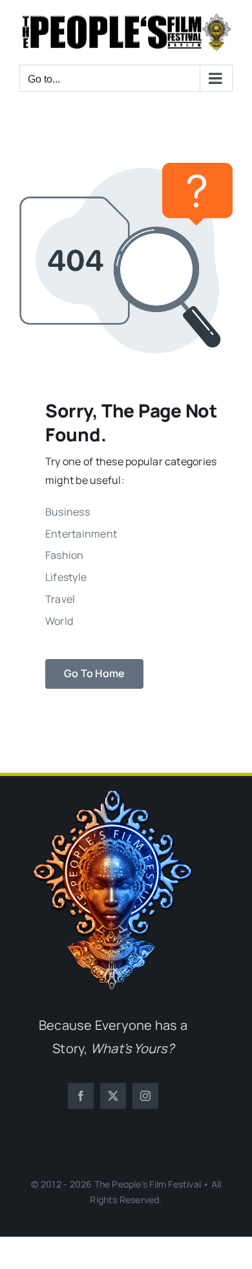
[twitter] (113, 1096)
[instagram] (145, 1096)
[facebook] (81, 1096)
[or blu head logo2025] (113, 795)
